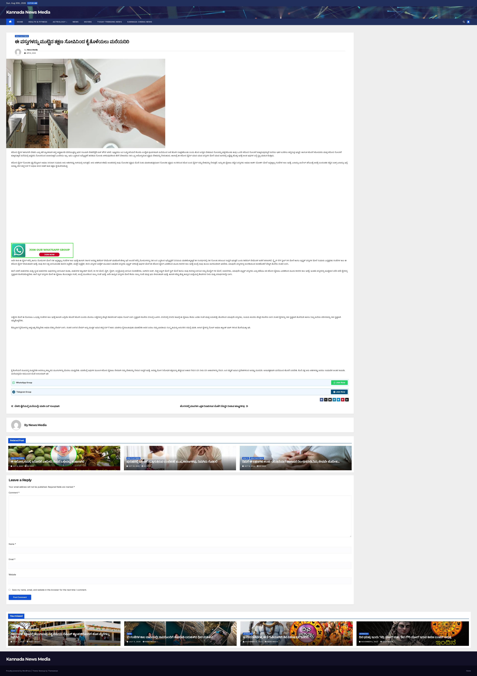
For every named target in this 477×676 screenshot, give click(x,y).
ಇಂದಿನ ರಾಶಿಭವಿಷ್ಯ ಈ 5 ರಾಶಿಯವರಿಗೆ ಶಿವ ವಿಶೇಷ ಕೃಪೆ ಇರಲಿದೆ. (276, 637)
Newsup (42, 671)
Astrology (59, 22)
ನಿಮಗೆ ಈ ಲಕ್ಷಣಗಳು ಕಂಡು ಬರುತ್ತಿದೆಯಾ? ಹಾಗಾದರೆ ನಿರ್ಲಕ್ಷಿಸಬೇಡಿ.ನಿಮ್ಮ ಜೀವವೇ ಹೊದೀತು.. (291, 461)
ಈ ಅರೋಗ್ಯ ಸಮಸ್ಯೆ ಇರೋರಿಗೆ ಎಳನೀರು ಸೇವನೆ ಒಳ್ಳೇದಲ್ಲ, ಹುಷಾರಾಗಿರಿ (47, 461)
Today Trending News (109, 22)
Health (245, 458)
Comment (14, 492)
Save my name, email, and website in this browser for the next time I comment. (49, 590)
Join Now (340, 382)
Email (12, 559)
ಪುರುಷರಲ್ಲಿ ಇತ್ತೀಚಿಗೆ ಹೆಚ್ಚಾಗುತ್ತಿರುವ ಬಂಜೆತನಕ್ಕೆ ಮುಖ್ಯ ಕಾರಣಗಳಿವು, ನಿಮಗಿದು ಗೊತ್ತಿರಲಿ (171, 461)
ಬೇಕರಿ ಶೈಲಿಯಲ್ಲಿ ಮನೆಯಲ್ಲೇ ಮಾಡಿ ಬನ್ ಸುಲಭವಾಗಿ (37, 406)
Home (20, 22)
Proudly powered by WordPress (18, 671)
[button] (464, 22)
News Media (32, 50)
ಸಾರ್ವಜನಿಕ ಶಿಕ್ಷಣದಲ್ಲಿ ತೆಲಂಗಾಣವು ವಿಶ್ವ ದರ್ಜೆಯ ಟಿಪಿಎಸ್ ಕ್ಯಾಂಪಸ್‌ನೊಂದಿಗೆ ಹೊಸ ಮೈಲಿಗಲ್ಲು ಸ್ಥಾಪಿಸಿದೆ (60, 635)
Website (12, 574)
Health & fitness (37, 22)
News (76, 22)
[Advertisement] (85, 188)
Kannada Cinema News (139, 22)
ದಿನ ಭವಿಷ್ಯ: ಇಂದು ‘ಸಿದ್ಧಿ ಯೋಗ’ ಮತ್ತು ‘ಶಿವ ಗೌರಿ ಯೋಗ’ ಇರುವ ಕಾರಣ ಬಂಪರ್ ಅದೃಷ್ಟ (405, 637)
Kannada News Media (28, 12)
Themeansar (53, 671)
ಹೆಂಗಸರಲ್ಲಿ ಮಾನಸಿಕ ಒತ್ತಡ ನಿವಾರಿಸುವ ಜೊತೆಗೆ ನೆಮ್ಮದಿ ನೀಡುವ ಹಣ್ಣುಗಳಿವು (212, 406)
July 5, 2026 (19, 642)
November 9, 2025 (370, 642)
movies (88, 22)
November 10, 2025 (254, 642)
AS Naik (30, 466)
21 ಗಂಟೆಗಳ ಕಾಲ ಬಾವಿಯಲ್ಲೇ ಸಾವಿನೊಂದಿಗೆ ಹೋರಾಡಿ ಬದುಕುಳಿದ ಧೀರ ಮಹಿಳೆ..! (170, 637)
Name (12, 544)
